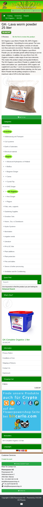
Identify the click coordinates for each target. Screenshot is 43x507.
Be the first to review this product (24, 37)
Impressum (6, 373)
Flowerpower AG (19, 498)
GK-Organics (10, 18)
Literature (8, 241)
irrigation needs (10, 236)
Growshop (18, 16)
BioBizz (9, 166)
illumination (8, 231)
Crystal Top (10, 181)
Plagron (9, 201)
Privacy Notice (8, 353)
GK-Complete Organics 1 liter (16, 340)
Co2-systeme (9, 141)
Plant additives (10, 251)
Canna (9, 176)
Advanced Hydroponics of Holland (18, 161)
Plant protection (10, 256)
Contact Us (6, 368)
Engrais (26, 16)
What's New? (8, 295)
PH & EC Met (9, 246)
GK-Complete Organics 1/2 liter (13, 440)
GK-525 (19, 18)
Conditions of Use (9, 358)
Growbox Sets (9, 216)
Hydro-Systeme (10, 226)
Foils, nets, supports (11, 206)
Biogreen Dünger (12, 171)
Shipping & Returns (9, 363)
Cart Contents (17, 10)
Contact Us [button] (22, 490)
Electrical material (11, 151)
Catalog (9, 16)
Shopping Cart (9, 379)
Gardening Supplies (11, 211)
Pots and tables (10, 261)
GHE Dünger (11, 186)
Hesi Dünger (11, 196)
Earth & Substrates (11, 146)
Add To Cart (22, 117)
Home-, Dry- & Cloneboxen (14, 221)
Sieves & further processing (14, 266)
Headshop (6, 126)
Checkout (27, 10)
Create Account (7, 459)
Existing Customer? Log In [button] (22, 463)
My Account (37, 10)
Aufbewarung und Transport (14, 136)
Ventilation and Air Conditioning (15, 271)
